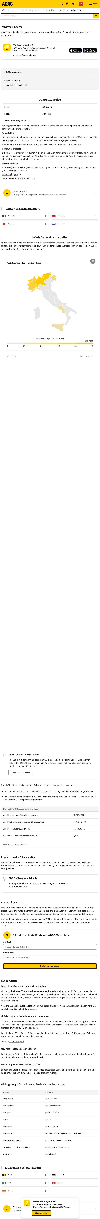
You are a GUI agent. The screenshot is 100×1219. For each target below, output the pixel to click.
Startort (7, 942)
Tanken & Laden (77, 10)
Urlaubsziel (8, 953)
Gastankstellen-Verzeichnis (17, 178)
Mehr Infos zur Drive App (25, 55)
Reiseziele (50, 10)
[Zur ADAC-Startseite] (7, 4)
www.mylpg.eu (10, 174)
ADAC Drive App (86, 907)
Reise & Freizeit (17, 10)
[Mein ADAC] (67, 3)
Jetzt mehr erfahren (17, 886)
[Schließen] (74, 1202)
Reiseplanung (35, 10)
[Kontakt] (73, 3)
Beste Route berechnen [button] (50, 966)
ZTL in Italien (15, 1041)
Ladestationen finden (21, 772)
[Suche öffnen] (61, 4)
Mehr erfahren (41, 1213)
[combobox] (47, 4)
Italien (62, 10)
